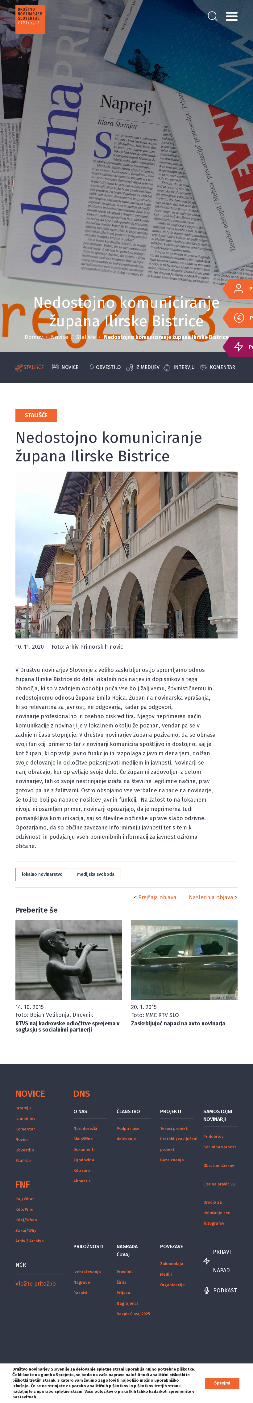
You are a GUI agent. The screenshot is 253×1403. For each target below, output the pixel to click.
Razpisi (80, 1293)
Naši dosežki (85, 1128)
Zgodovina (83, 1160)
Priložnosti (88, 1246)
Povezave (171, 1246)
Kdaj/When (26, 1220)
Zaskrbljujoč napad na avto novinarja (178, 1023)
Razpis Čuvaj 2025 (133, 1314)
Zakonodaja (171, 1263)
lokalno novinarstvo (42, 874)
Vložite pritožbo (35, 1283)
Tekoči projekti (174, 1128)
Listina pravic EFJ (219, 1184)
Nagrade (81, 1282)
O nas (80, 1111)
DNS (81, 1093)
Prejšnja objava (157, 897)
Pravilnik (125, 1271)
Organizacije (172, 1284)
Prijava (123, 1293)
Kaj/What (24, 1199)
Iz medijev (147, 367)
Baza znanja (172, 1160)
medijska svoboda (95, 874)
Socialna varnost (219, 1147)
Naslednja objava (211, 897)
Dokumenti (84, 1149)
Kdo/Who (24, 1209)
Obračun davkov (218, 1165)
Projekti (170, 1111)
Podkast (225, 1290)
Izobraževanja (87, 1271)
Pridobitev (213, 1136)
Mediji (166, 1274)
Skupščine (83, 1139)
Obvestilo (108, 367)
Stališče (86, 337)
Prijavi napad (222, 1261)
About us (81, 1181)
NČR (20, 1264)
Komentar (222, 367)
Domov (34, 337)
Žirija (121, 1282)
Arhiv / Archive (29, 1241)
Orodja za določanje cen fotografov (216, 1213)
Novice (59, 337)
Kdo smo (81, 1170)
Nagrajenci (127, 1303)
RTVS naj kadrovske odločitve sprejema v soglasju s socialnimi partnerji (67, 1026)
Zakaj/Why (25, 1230)
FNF (22, 1184)
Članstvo (128, 1111)
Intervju (184, 367)
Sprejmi (222, 1383)
